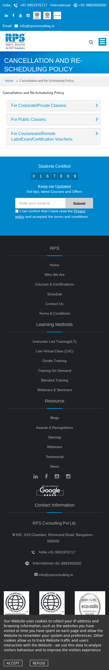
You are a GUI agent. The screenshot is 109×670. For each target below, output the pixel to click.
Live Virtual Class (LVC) (55, 351)
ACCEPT (13, 663)
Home (9, 81)
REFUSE (39, 663)
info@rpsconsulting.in (37, 26)
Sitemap (54, 437)
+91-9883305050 (67, 563)
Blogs (54, 418)
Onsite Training (54, 361)
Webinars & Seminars (54, 390)
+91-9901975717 (61, 552)
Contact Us (54, 304)
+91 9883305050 (92, 5)
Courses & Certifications (54, 284)
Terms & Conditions (54, 313)
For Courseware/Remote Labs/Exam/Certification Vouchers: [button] (42, 136)
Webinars (54, 447)
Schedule (54, 294)
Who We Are (55, 275)
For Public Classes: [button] (28, 119)
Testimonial (55, 457)
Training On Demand (54, 371)
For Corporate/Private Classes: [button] (39, 105)
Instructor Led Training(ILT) (55, 341)
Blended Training (54, 380)
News (54, 466)
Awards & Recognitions (54, 428)
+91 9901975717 (33, 5)
